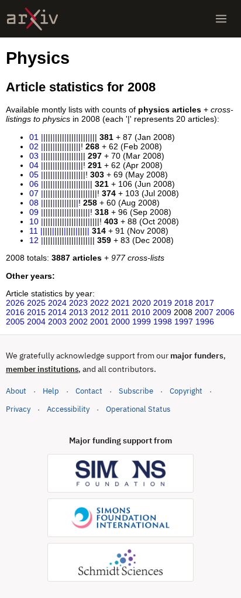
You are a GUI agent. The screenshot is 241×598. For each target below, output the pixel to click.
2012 (99, 312)
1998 (162, 321)
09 (34, 212)
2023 (78, 302)
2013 (78, 312)
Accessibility (68, 409)
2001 (99, 321)
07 (34, 193)
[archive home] (32, 19)
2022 (99, 302)
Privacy (18, 409)
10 (34, 221)
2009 (162, 312)
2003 (57, 321)
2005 (15, 321)
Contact (88, 391)
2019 (162, 302)
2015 (36, 312)
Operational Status (138, 409)
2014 (57, 312)
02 (34, 146)
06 (34, 184)
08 (34, 202)
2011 (120, 312)
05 (34, 174)
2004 (36, 321)
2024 (57, 302)
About (16, 391)
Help (51, 391)
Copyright (186, 391)
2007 (204, 312)
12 (34, 240)
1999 (141, 321)
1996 (204, 321)
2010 (141, 312)
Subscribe (136, 391)
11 (33, 230)
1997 (183, 321)
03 (34, 155)
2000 (120, 321)
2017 (204, 302)
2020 (141, 302)
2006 (225, 312)
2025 (36, 302)
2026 (15, 302)
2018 (183, 302)
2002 (78, 321)
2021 (120, 302)
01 (34, 137)
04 (34, 165)
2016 (15, 312)
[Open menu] (221, 19)
